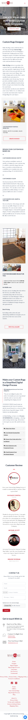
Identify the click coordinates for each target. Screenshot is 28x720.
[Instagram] (16, 683)
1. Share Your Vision (10, 428)
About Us (14, 698)
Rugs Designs (14, 665)
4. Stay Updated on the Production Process (10, 446)
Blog (14, 694)
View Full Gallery (14, 326)
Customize (14, 669)
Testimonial (14, 673)
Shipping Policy (22, 676)
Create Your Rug (14, 138)
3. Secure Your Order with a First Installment (12, 440)
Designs (14, 663)
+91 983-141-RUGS (11, 637)
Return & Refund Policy (14, 704)
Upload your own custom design (11, 602)
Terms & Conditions (14, 678)
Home (14, 661)
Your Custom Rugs (14, 690)
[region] (14, 21)
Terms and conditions (14, 702)
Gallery (14, 688)
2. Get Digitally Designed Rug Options (12, 434)
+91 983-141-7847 (11, 635)
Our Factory (14, 671)
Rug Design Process (14, 667)
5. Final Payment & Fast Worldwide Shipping (10, 453)
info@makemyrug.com (13, 642)
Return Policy (13, 676)
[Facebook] (12, 683)
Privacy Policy (4, 676)
